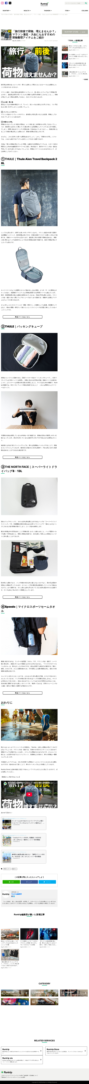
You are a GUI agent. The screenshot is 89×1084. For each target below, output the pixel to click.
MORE (83, 32)
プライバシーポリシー (12, 1077)
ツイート (48, 882)
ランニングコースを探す (17, 1075)
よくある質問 (22, 1077)
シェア (30, 882)
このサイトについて (5, 1075)
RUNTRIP (6, 10)
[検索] (86, 3)
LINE (12, 882)
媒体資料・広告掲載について (31, 1075)
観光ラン (14, 869)
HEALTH (26, 10)
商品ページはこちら (22, 317)
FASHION (47, 10)
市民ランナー (7, 869)
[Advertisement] (44, 23)
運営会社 (4, 1077)
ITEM (67, 10)
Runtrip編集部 (16, 894)
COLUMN (85, 10)
